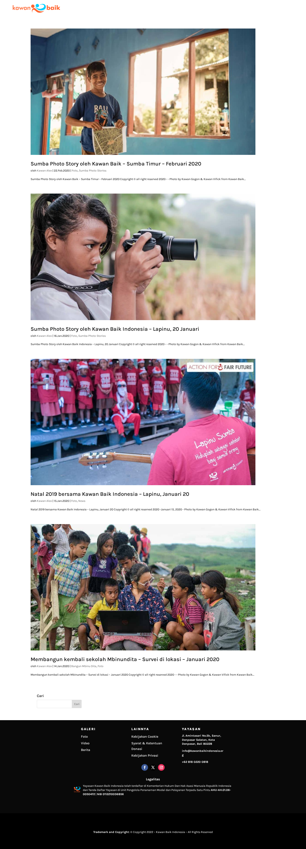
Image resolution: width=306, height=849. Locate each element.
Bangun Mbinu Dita (83, 666)
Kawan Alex (44, 170)
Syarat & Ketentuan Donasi (146, 746)
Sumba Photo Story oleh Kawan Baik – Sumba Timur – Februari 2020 (116, 163)
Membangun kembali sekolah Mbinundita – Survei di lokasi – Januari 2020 (125, 659)
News (81, 501)
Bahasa (295, 8)
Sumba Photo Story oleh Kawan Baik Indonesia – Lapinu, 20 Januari (115, 329)
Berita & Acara (262, 8)
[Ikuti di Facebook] (144, 767)
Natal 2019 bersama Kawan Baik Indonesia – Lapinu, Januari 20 (110, 494)
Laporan (243, 8)
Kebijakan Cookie (144, 736)
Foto (75, 170)
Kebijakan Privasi (144, 755)
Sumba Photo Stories (92, 170)
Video (85, 743)
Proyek (229, 8)
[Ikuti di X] (153, 767)
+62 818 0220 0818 (195, 762)
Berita (85, 750)
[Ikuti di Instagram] (161, 767)
